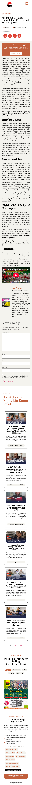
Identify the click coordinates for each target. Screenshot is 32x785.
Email (4, 361)
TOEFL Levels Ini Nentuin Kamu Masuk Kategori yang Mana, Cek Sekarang (16, 623)
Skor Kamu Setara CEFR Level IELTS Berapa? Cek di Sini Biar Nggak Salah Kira (16, 508)
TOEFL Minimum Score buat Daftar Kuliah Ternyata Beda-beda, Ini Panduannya (16, 585)
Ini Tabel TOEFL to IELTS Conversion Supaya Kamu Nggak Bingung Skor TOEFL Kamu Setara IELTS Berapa (16, 430)
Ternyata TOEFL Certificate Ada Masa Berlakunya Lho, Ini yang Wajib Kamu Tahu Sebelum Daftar (16, 469)
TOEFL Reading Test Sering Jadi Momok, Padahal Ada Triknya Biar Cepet (16, 547)
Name (4, 354)
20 (21, 646)
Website (4, 367)
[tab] (8, 670)
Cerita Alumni (7, 13)
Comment (5, 332)
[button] (27, 3)
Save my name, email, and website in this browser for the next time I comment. (15, 376)
